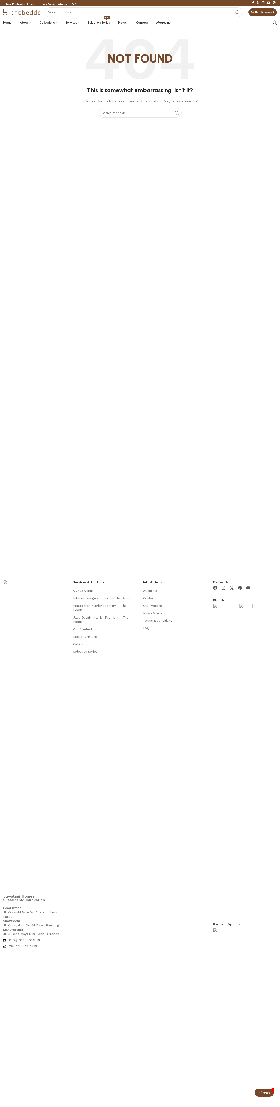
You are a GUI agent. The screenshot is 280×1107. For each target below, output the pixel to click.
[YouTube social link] (269, 3)
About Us (150, 591)
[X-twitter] (232, 588)
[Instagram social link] (263, 3)
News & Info (152, 613)
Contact (149, 598)
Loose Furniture (85, 637)
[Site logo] (21, 12)
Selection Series (85, 651)
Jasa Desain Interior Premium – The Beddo (100, 620)
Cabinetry (80, 644)
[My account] (275, 22)
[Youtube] (248, 588)
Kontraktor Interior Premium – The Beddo (100, 608)
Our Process (152, 606)
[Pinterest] (240, 588)
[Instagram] (223, 588)
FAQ (146, 628)
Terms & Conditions (157, 620)
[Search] (237, 12)
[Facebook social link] (252, 3)
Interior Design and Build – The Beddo (102, 598)
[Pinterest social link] (274, 3)
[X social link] (258, 3)
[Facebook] (215, 588)
